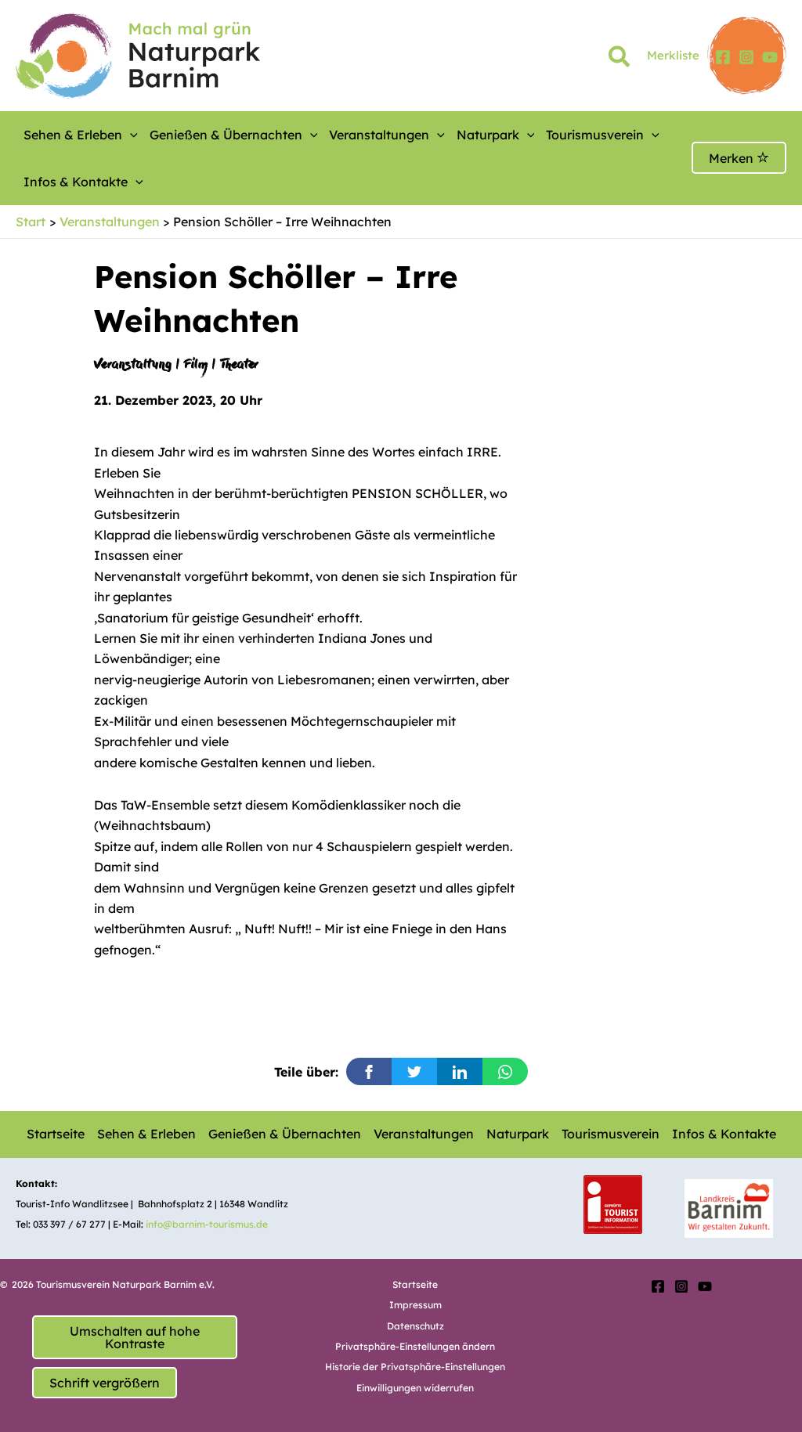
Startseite (56, 1134)
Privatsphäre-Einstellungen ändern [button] (415, 1346)
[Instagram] (746, 57)
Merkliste (673, 55)
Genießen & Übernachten (226, 134)
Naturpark (488, 134)
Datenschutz (415, 1326)
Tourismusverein (595, 134)
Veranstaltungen (379, 134)
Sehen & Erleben (72, 134)
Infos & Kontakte (75, 181)
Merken (733, 158)
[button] (620, 59)
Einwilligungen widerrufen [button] (415, 1388)
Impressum (415, 1305)
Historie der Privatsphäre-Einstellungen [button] (415, 1366)
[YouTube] (770, 57)
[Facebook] (723, 57)
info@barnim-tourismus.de (207, 1224)
